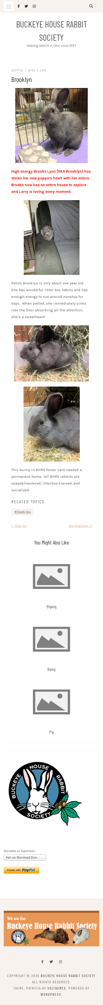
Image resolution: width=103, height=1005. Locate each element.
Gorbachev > (80, 525)
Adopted (17, 70)
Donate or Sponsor (19, 851)
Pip (51, 731)
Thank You (23, 511)
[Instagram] (60, 962)
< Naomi (19, 525)
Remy (52, 669)
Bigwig (51, 606)
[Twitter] (51, 962)
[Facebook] (42, 962)
